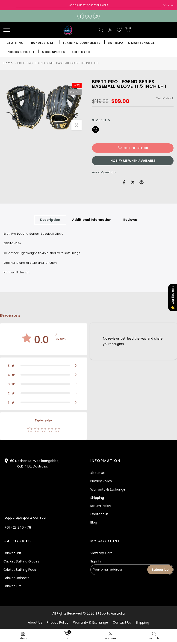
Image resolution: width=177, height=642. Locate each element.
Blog (93, 522)
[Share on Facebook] (124, 182)
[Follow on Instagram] (96, 16)
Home (8, 63)
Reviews (130, 219)
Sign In (95, 561)
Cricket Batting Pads (19, 569)
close (10, 5)
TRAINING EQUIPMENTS (81, 43)
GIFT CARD (81, 52)
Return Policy (100, 505)
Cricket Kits (12, 586)
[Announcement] (88, 5)
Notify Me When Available (132, 160)
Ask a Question (104, 172)
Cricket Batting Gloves (21, 561)
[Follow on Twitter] (88, 16)
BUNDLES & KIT (43, 43)
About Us (35, 622)
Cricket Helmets (16, 578)
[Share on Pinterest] (141, 182)
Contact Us (99, 514)
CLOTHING (15, 43)
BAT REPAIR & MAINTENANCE (131, 43)
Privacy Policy (101, 481)
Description (50, 219)
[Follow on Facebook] (80, 16)
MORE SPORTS (53, 52)
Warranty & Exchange (107, 489)
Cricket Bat (12, 553)
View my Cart (101, 553)
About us (97, 472)
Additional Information (91, 219)
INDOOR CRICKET (20, 52)
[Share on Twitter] (133, 182)
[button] (43, 365)
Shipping (97, 497)
